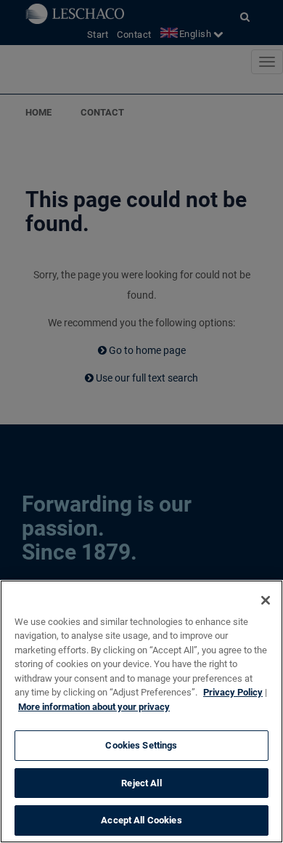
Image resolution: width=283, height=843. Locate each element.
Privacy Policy (233, 692)
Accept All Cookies (141, 820)
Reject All (141, 783)
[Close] (266, 600)
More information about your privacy (94, 706)
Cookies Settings (141, 745)
